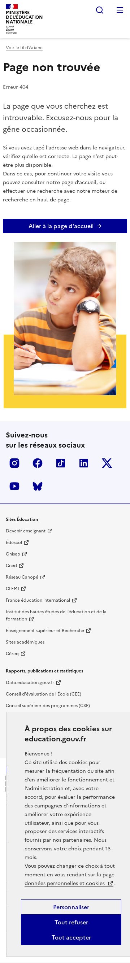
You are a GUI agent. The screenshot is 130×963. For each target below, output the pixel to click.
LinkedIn (83, 463)
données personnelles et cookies (65, 883)
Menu (120, 10)
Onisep (13, 554)
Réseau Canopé (22, 577)
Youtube (14, 486)
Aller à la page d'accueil (61, 226)
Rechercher (99, 10)
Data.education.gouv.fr (30, 682)
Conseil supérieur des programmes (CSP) (48, 705)
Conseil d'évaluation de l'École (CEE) (43, 694)
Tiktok (60, 463)
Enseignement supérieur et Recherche (45, 630)
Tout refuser (71, 922)
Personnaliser (71, 907)
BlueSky (37, 486)
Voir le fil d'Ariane (24, 47)
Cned (11, 565)
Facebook (37, 463)
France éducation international (38, 600)
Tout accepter (71, 937)
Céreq (12, 653)
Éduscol (14, 542)
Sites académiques (25, 642)
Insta (14, 463)
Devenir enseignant (26, 531)
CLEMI (12, 588)
